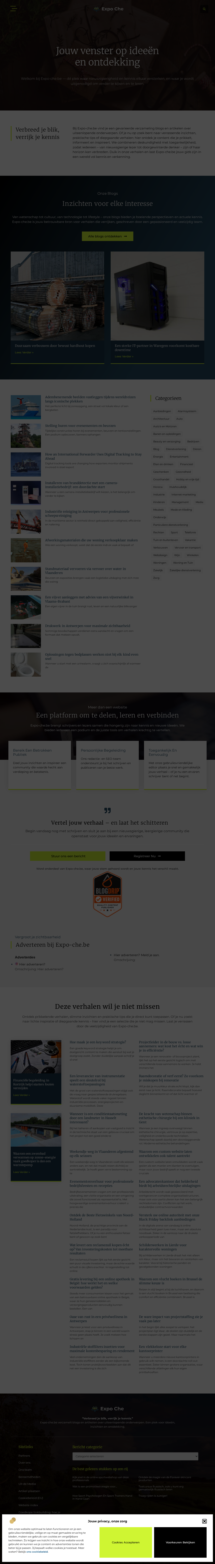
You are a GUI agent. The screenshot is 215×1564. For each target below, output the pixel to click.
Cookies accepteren (126, 1542)
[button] (204, 1521)
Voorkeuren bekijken (180, 1542)
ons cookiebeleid (37, 1551)
